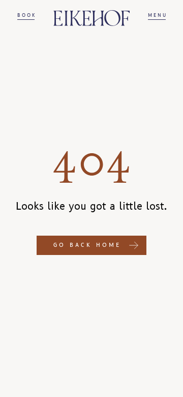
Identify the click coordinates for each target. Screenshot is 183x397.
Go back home (87, 245)
